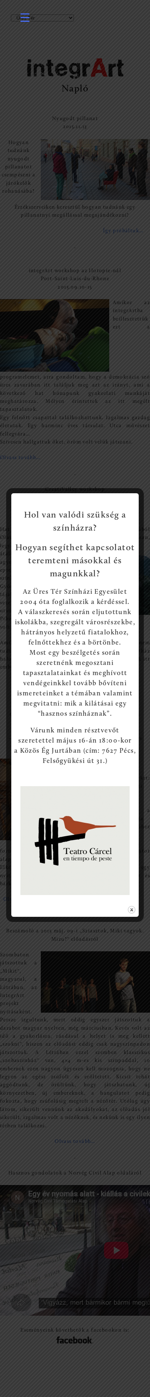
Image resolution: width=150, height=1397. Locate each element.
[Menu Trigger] (25, 17)
